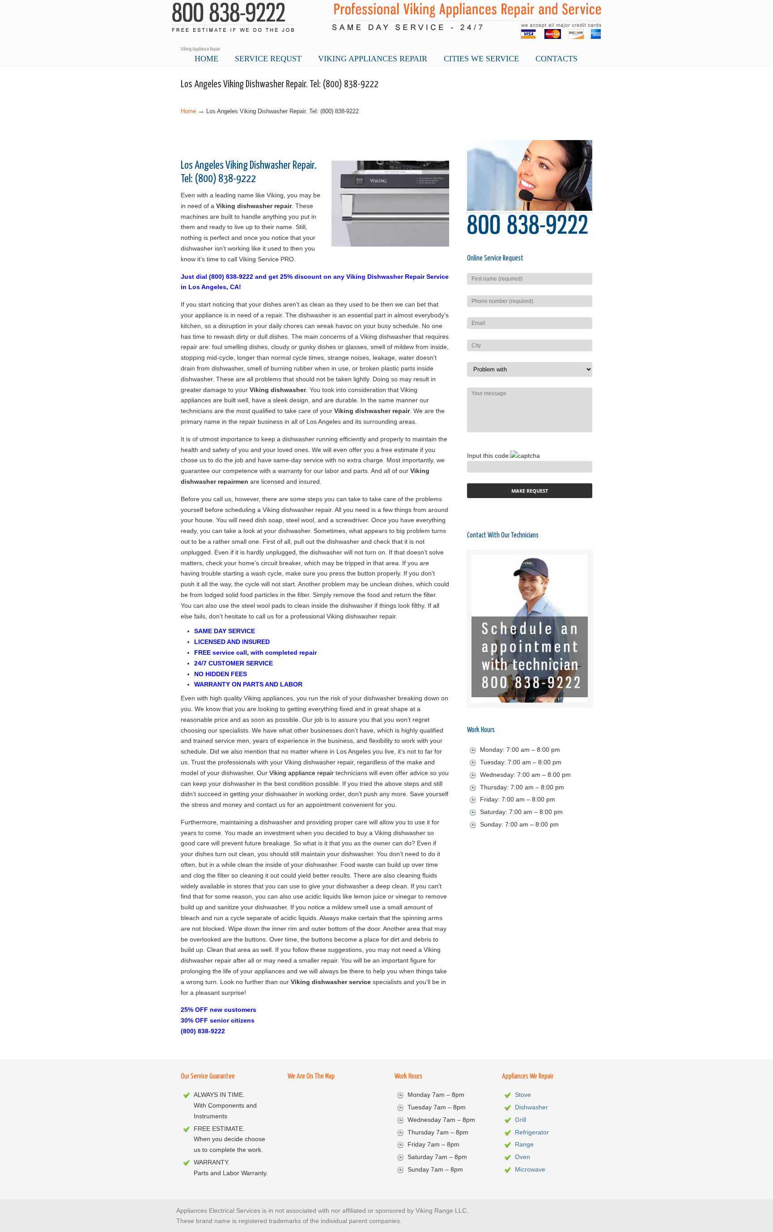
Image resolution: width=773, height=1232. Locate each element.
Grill (520, 1119)
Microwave (530, 1169)
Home (188, 111)
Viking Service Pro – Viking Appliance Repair (386, 23)
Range (524, 1144)
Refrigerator (532, 1132)
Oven (522, 1156)
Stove (523, 1094)
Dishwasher (531, 1107)
